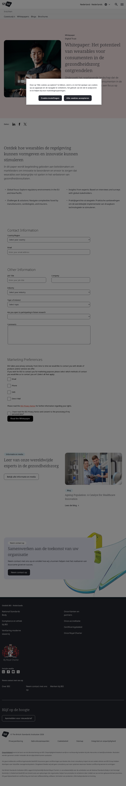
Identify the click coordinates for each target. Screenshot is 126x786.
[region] (64, 92)
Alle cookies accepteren (77, 98)
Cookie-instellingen (50, 98)
